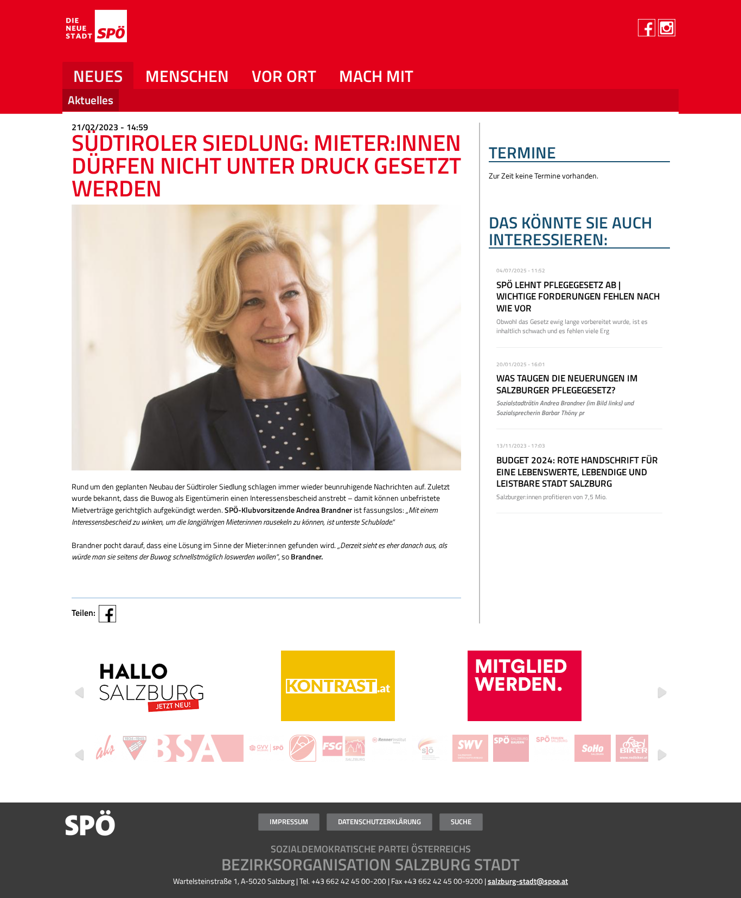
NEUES (98, 75)
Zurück (79, 693)
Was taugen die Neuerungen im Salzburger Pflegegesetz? (566, 384)
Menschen (187, 75)
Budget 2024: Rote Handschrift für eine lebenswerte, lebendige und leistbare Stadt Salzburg (577, 472)
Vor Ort (284, 75)
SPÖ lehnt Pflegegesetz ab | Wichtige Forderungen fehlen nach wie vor (578, 296)
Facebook (107, 613)
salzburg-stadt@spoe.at (528, 881)
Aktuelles (90, 100)
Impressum (289, 821)
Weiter (662, 693)
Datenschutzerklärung (379, 821)
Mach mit (376, 75)
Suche (461, 821)
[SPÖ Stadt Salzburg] (138, 39)
